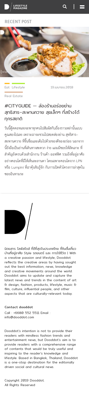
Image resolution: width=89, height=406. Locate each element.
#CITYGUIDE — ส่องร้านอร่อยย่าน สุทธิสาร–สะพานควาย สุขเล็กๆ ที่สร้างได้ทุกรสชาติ (42, 112)
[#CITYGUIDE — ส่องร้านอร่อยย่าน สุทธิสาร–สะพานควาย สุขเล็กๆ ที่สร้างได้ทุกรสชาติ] (44, 51)
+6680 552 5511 (26, 312)
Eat (7, 87)
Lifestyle (18, 87)
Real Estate (14, 95)
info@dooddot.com (19, 317)
